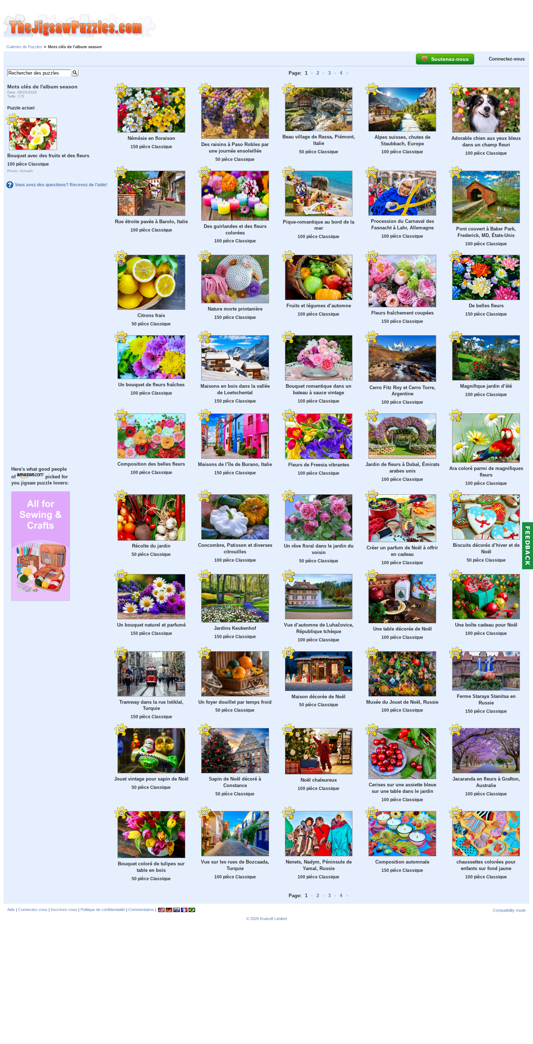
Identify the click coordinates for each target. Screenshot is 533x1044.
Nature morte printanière (235, 309)
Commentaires (141, 909)
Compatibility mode (509, 910)
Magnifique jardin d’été (486, 386)
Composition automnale (402, 862)
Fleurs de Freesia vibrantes (318, 464)
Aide (11, 909)
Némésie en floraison (151, 138)
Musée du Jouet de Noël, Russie (402, 702)
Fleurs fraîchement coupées (402, 313)
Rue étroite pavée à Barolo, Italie (151, 221)
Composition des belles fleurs (151, 464)
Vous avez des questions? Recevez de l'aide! (61, 184)
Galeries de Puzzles (24, 47)
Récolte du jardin (151, 546)
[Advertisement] (344, 26)
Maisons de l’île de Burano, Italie (235, 464)
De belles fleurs (486, 305)
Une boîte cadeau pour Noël (486, 625)
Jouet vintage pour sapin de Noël (151, 779)
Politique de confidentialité (102, 909)
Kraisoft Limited (273, 918)
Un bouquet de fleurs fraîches (151, 384)
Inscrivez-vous (64, 909)
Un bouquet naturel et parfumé (151, 625)
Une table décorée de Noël (402, 629)
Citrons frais (151, 315)
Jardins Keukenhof (235, 628)
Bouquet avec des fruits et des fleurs (48, 155)
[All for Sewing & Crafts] (41, 599)
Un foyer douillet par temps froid (235, 702)
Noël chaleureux (319, 780)
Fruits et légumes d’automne (318, 305)
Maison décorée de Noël (319, 696)
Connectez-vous (507, 59)
